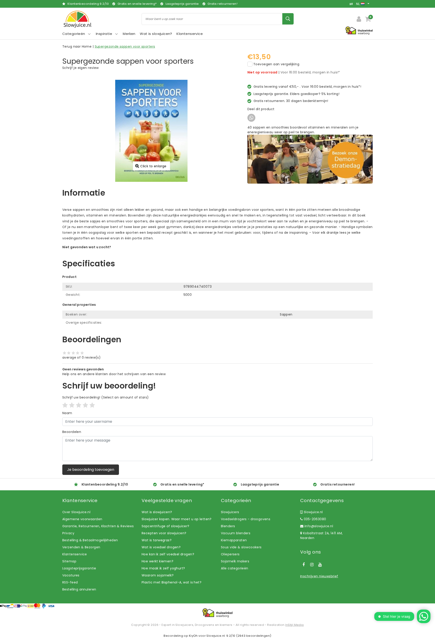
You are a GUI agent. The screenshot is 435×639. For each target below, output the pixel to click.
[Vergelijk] (352, 4)
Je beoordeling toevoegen (90, 469)
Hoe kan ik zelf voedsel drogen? (168, 554)
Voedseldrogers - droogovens (245, 519)
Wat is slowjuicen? (157, 512)
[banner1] (310, 159)
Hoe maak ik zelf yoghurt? (163, 568)
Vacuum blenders (235, 533)
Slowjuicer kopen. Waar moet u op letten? (177, 519)
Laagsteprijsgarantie (79, 568)
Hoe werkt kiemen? (157, 561)
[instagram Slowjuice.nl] (311, 564)
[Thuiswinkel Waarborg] (217, 612)
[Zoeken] (288, 18)
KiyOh (193, 636)
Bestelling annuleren (79, 589)
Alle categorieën (234, 568)
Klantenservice (74, 554)
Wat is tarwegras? (157, 540)
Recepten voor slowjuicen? (164, 533)
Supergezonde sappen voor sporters (125, 46)
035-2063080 (314, 519)
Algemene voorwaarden (82, 519)
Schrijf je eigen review (80, 68)
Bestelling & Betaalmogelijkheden (90, 540)
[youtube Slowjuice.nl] (320, 564)
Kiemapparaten (234, 540)
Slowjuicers (230, 512)
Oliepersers (230, 554)
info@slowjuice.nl (318, 526)
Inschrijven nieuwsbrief (319, 576)
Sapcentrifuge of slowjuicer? (165, 526)
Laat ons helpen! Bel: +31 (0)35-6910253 (95, 252)
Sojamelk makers (235, 561)
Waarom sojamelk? (158, 575)
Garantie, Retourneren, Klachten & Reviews (98, 526)
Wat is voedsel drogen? (161, 547)
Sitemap (69, 561)
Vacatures (71, 575)
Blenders (228, 526)
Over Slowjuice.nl (76, 512)
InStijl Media (294, 625)
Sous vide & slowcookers (241, 547)
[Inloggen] (359, 19)
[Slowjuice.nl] (77, 19)
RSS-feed (70, 582)
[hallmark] (359, 30)
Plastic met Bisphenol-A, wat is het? (171, 582)
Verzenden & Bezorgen (81, 547)
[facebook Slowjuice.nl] (303, 564)
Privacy (68, 533)
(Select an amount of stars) (105, 397)
